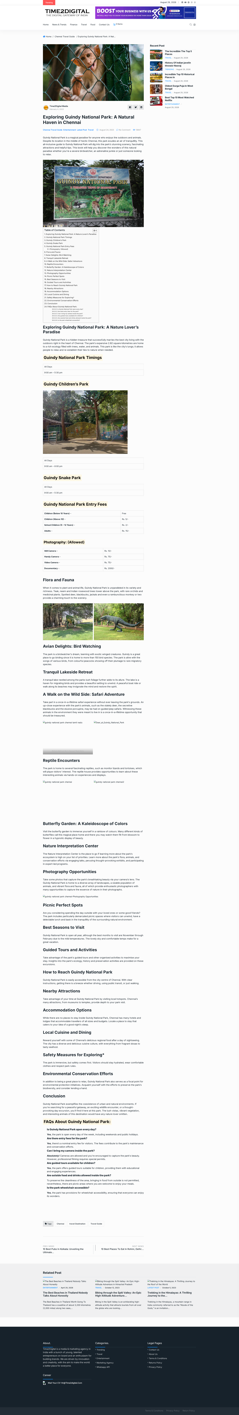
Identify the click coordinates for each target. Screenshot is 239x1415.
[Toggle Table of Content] (93, 230)
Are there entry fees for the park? (68, 311)
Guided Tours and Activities (59, 282)
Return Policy (189, 1410)
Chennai (60, 1224)
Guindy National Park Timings (59, 237)
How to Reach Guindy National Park (62, 285)
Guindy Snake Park (54, 243)
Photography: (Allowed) (59, 249)
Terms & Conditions (158, 1358)
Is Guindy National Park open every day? (70, 309)
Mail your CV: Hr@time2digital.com (65, 1383)
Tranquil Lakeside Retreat (57, 258)
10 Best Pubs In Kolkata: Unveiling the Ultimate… (63, 1249)
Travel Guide (96, 1224)
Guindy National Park (54, 340)
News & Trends (59, 24)
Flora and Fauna (53, 252)
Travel (84, 24)
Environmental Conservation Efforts (62, 300)
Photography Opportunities (59, 273)
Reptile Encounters (55, 264)
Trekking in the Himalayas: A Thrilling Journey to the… (170, 1294)
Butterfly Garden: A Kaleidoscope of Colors (65, 267)
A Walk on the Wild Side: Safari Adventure (64, 261)
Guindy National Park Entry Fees (60, 246)
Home (46, 24)
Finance (73, 24)
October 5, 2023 (169, 1288)
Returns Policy (155, 1362)
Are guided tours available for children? (70, 316)
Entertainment (69, 130)
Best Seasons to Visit (56, 279)
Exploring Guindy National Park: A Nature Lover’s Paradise (71, 234)
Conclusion (52, 303)
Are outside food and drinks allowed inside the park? (74, 318)
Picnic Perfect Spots (55, 276)
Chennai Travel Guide (65, 36)
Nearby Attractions (55, 288)
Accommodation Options (58, 291)
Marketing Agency (105, 1362)
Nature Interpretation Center (59, 270)
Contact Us (104, 24)
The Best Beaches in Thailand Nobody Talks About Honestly (65, 1294)
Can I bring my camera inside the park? (70, 313)
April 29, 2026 (67, 1288)
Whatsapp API (103, 1367)
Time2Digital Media (59, 106)
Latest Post (82, 130)
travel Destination (77, 1224)
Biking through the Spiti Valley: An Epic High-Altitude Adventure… (118, 1294)
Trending (169, 69)
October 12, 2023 (112, 1288)
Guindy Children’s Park (56, 240)
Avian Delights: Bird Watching (58, 255)
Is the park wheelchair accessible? (69, 320)
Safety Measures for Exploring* (60, 297)
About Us (153, 1354)
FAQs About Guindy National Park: (62, 307)
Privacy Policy (155, 1367)
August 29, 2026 (181, 58)
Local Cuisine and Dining (58, 294)
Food (92, 24)
